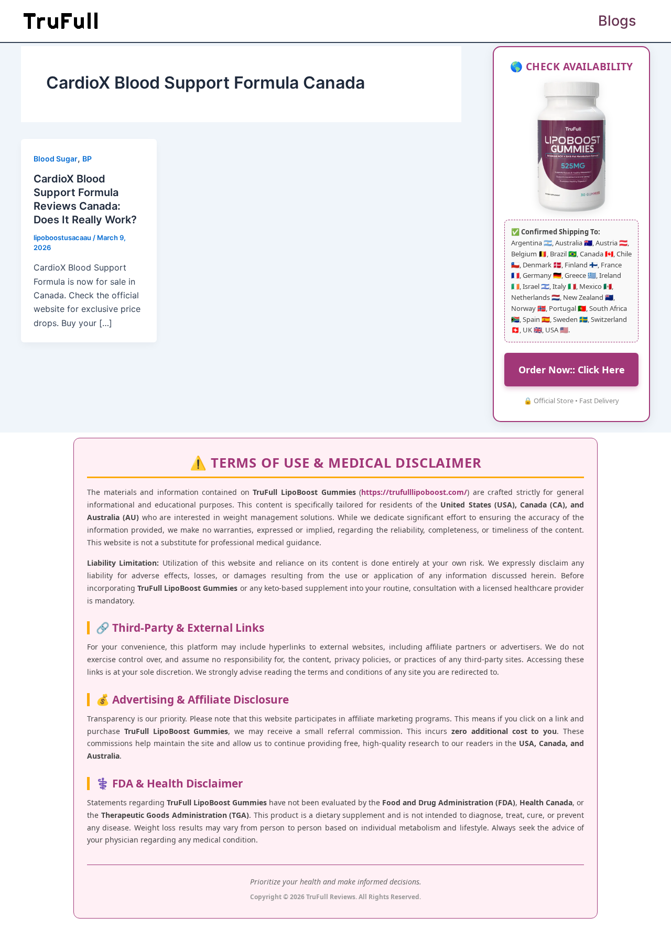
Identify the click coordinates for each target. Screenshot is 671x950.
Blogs (617, 20)
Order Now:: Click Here (571, 369)
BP (87, 158)
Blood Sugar (56, 158)
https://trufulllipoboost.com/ (414, 492)
